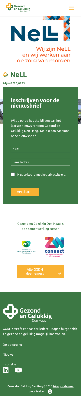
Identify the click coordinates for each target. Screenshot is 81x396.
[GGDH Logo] (18, 12)
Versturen (25, 192)
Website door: (37, 391)
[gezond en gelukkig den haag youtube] (18, 370)
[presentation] (39, 262)
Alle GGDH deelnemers (35, 271)
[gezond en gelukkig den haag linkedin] (5, 370)
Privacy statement (63, 386)
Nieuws (8, 354)
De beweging (12, 344)
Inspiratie (9, 364)
